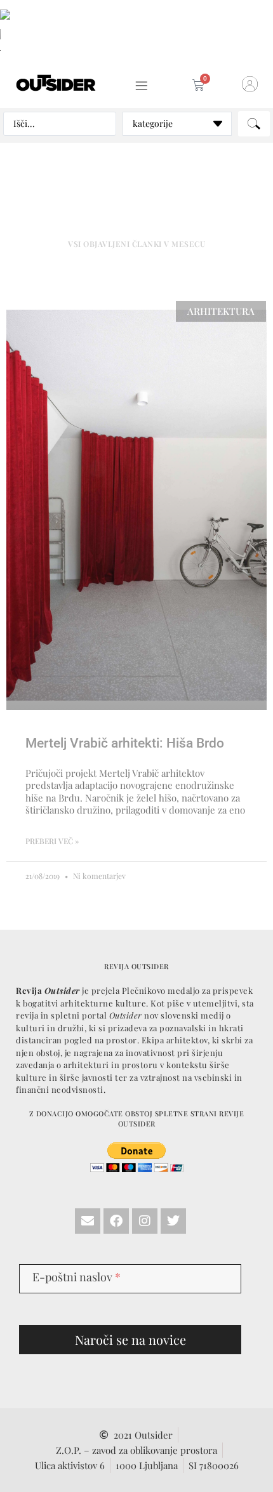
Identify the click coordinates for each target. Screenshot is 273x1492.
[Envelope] (87, 1221)
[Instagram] (144, 1221)
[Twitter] (173, 1221)
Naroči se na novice (130, 1339)
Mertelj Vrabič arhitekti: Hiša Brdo (124, 743)
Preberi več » (52, 841)
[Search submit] (254, 123)
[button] (141, 86)
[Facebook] (116, 1221)
